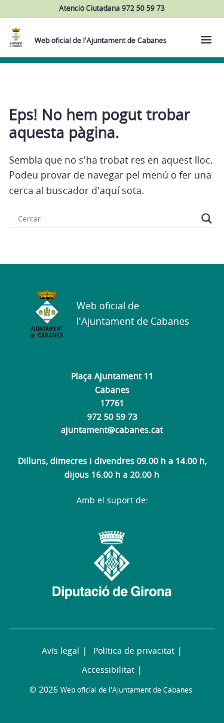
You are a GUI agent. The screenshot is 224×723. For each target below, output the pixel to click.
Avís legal (60, 650)
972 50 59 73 (112, 416)
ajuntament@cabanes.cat (112, 429)
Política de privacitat (133, 650)
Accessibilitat (108, 669)
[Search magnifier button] (206, 218)
